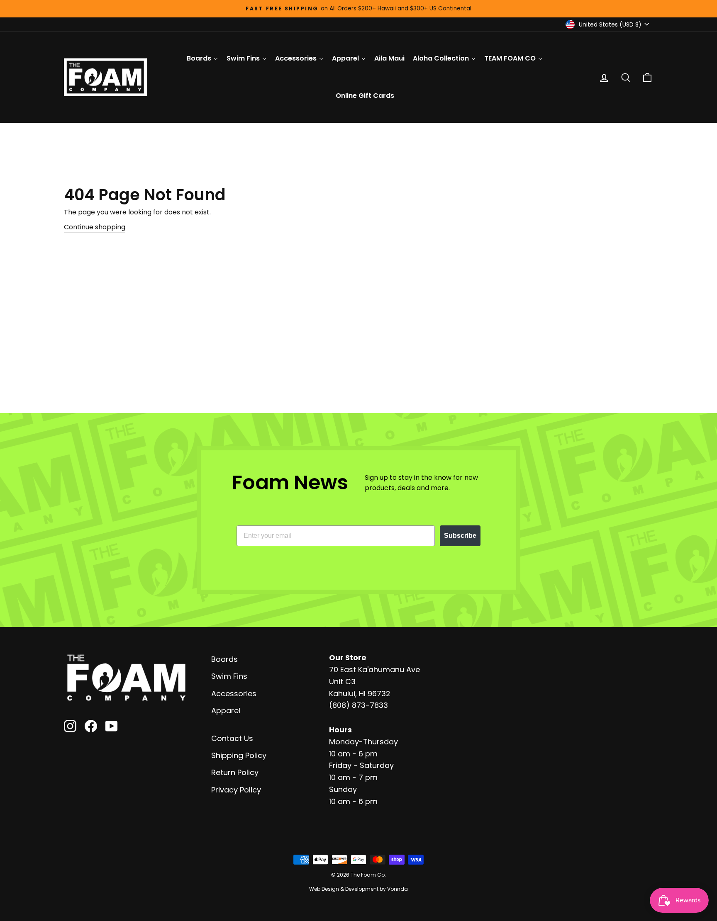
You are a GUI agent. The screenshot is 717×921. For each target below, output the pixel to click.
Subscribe (460, 535)
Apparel (225, 710)
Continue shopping (94, 227)
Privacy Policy (236, 790)
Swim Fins (229, 676)
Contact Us (232, 738)
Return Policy (235, 772)
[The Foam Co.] (126, 677)
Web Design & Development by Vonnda (358, 888)
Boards (224, 659)
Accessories (233, 693)
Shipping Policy (238, 755)
